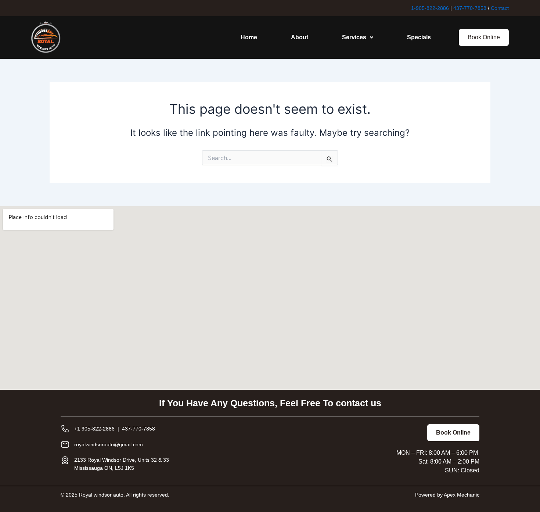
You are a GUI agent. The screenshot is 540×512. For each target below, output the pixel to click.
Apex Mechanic (461, 495)
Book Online (484, 37)
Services (354, 37)
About (299, 37)
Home (249, 37)
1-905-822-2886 (430, 8)
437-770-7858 (469, 8)
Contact (500, 8)
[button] (357, 37)
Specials (419, 37)
